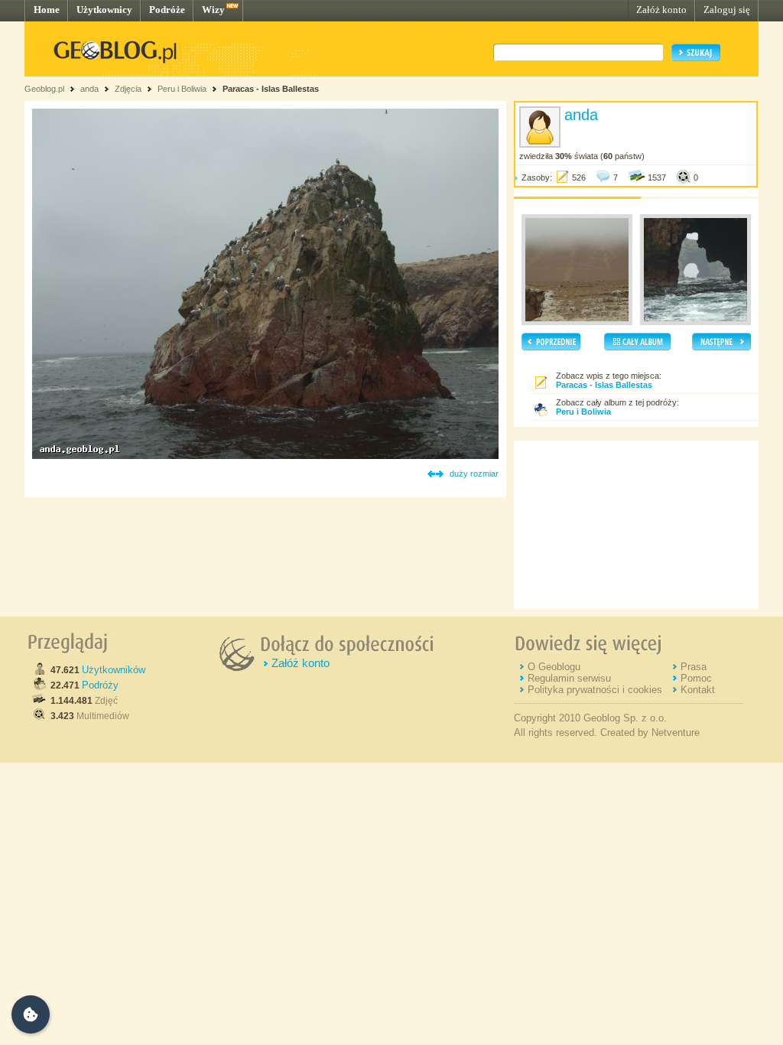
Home (47, 9)
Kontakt (698, 689)
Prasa (694, 666)
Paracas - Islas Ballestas (271, 88)
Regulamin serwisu (569, 678)
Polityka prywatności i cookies (595, 689)
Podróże (167, 9)
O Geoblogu (554, 666)
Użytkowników (113, 670)
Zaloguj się (726, 9)
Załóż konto (661, 9)
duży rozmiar (474, 473)
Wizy (213, 9)
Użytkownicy (104, 9)
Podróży (100, 685)
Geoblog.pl (44, 88)
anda (89, 88)
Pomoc (696, 678)
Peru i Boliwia (182, 88)
